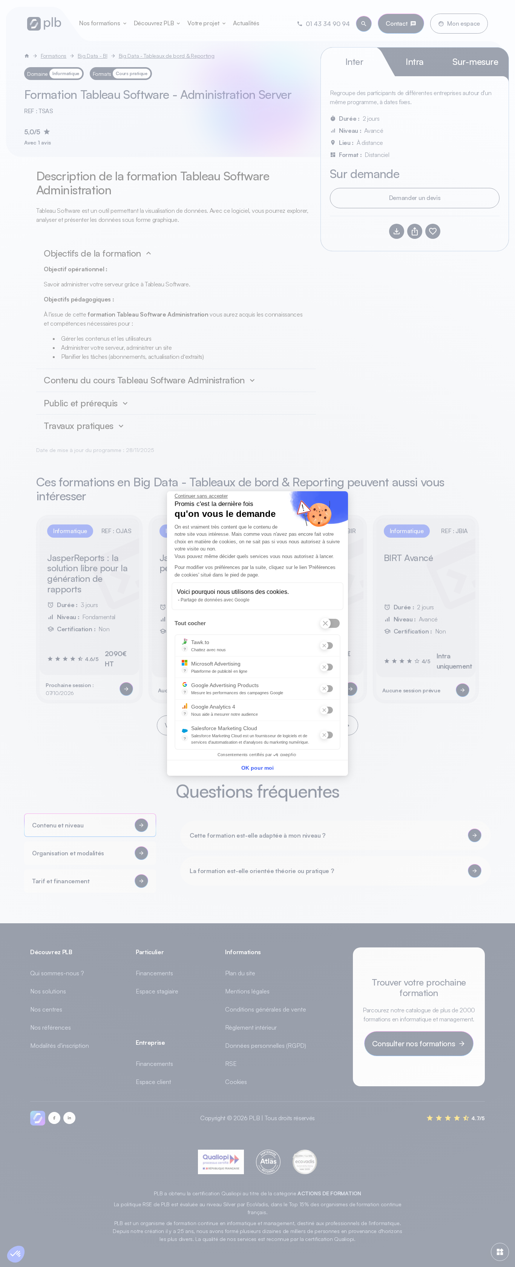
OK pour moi (257, 768)
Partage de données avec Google (215, 600)
